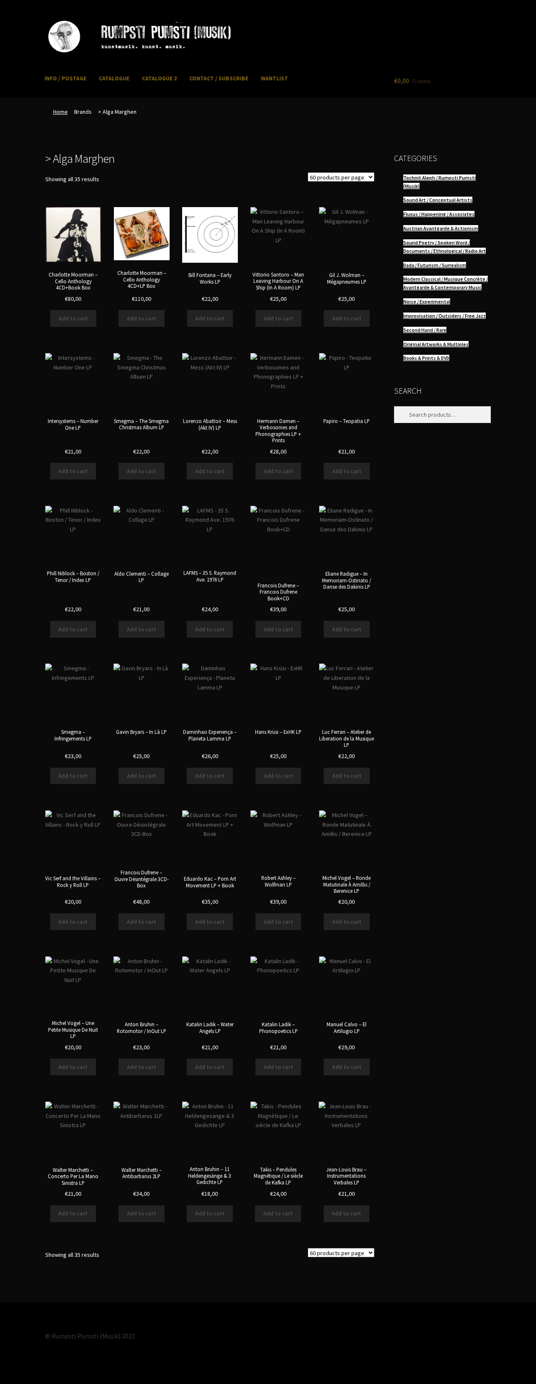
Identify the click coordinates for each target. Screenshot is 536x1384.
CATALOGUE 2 (159, 78)
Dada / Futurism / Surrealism (434, 265)
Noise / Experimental (426, 301)
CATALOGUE (114, 78)
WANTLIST (274, 78)
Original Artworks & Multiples (436, 344)
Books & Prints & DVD (426, 358)
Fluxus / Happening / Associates (438, 214)
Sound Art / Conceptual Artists (437, 200)
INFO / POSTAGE (65, 78)
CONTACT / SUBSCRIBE (218, 78)
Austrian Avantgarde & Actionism (440, 228)
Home (60, 111)
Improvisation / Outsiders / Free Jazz (444, 316)
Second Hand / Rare (424, 330)
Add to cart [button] (73, 318)
